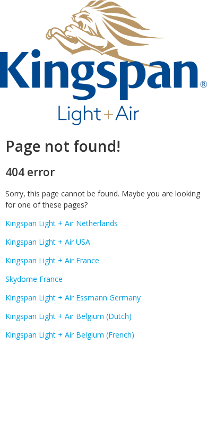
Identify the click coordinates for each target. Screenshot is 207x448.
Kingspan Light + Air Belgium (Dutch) (68, 316)
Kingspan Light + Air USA (47, 242)
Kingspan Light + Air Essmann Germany (73, 297)
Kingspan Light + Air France (52, 260)
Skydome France (34, 279)
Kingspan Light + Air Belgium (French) (69, 335)
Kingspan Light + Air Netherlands (61, 223)
